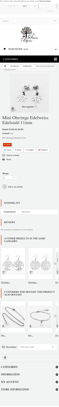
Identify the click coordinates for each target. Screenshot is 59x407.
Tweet (8, 150)
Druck (8, 159)
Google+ (30, 150)
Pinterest (44, 150)
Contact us (50, 11)
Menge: (6, 173)
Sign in (35, 6)
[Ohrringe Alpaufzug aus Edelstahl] (40, 263)
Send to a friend (12, 155)
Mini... (3, 335)
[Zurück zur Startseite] (5, 66)
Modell (5, 129)
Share (18, 150)
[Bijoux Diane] (29, 34)
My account (10, 382)
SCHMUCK (14, 66)
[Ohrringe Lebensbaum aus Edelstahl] (13, 263)
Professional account (47, 6)
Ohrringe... (5, 282)
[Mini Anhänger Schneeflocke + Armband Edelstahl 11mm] (40, 317)
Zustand (5, 133)
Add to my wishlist (15, 187)
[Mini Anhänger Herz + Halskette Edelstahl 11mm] (13, 317)
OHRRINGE (27, 66)
